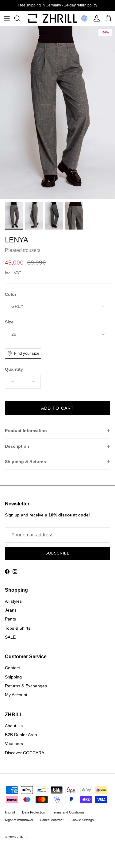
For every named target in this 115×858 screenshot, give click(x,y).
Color (10, 294)
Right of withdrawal (19, 820)
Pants (10, 618)
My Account (16, 694)
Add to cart (57, 408)
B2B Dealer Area (21, 734)
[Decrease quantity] (10, 381)
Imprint (10, 812)
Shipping (13, 676)
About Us (14, 725)
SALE (10, 637)
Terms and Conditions (68, 812)
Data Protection (33, 812)
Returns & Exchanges (26, 685)
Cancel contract (51, 820)
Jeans (11, 610)
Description (17, 446)
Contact (12, 667)
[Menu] (6, 18)
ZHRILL (22, 837)
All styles (13, 601)
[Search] (20, 18)
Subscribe (57, 553)
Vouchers (14, 743)
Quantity (14, 369)
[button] (84, 18)
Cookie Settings (82, 820)
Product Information (26, 430)
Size (9, 321)
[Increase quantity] (34, 381)
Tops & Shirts (17, 628)
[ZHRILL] (52, 18)
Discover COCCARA (24, 752)
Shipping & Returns (25, 461)
